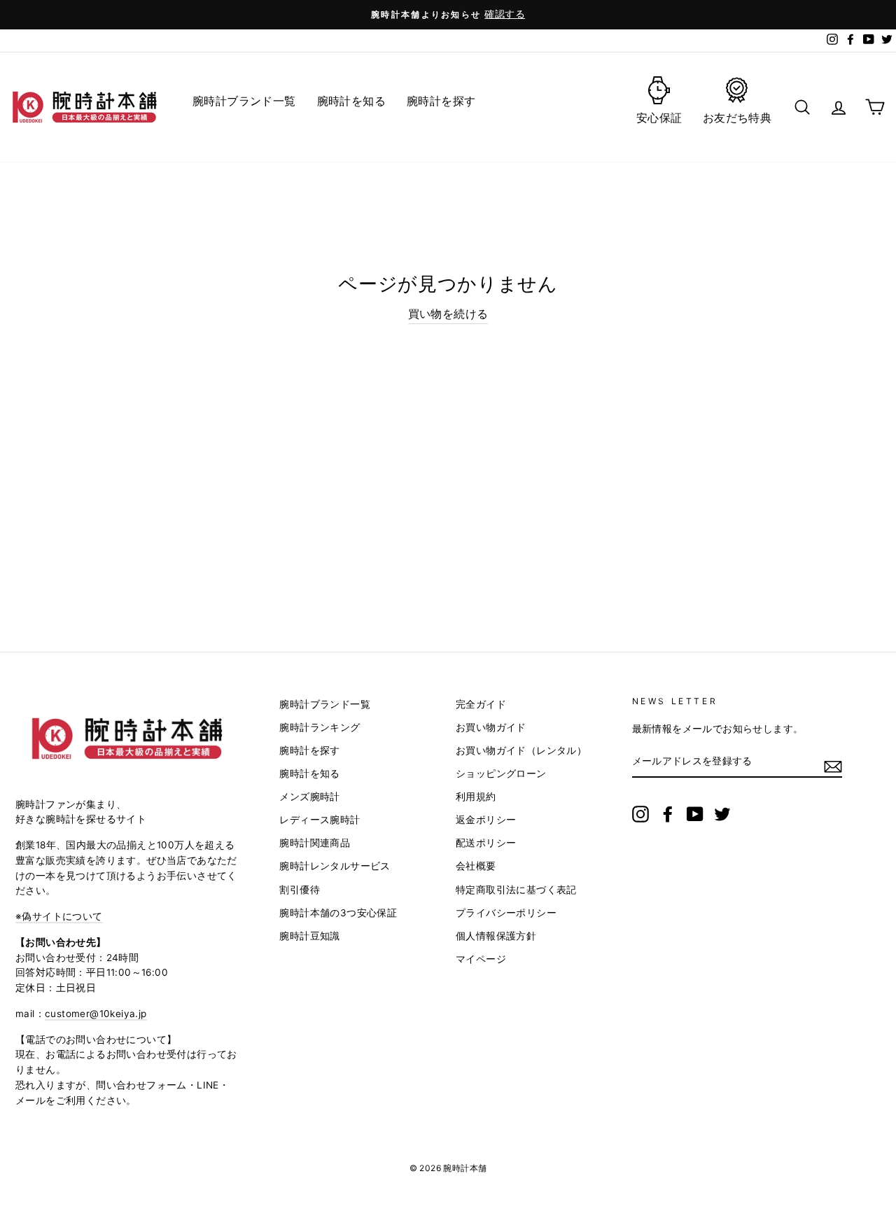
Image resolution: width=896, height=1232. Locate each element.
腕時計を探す (309, 750)
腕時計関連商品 (314, 842)
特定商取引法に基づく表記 (516, 889)
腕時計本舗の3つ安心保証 (338, 912)
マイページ (481, 959)
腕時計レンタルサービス (334, 866)
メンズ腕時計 (309, 796)
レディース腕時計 (319, 819)
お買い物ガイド (491, 727)
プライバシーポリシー (506, 912)
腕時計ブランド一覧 (324, 704)
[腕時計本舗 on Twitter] (722, 814)
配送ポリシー (486, 842)
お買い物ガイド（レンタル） (521, 750)
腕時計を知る (309, 773)
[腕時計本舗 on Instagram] (640, 814)
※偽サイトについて (59, 916)
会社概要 (476, 866)
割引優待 (299, 889)
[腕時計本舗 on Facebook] (667, 814)
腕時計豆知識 (309, 935)
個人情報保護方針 (496, 935)
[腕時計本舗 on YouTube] (695, 814)
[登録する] (833, 766)
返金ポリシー (486, 819)
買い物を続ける (448, 314)
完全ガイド (481, 704)
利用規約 (476, 796)
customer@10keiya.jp (96, 1013)
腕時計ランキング (319, 727)
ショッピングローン (501, 773)
